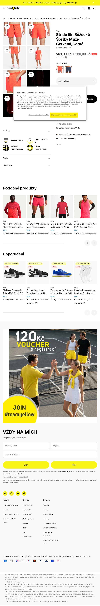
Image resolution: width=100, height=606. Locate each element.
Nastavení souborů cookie (39, 115)
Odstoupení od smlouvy (11, 505)
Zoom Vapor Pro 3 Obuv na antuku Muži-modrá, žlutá (61, 291)
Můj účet (46, 505)
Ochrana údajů (23, 108)
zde (39, 106)
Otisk (30, 108)
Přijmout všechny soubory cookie (64, 115)
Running (12, 18)
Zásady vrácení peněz (83, 556)
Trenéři (25, 528)
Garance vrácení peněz (10, 514)
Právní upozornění (55, 556)
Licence (5, 510)
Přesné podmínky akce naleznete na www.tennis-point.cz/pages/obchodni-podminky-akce (37, 601)
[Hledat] (83, 8)
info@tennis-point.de (67, 471)
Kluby (25, 532)
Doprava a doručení (49, 523)
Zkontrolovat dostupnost (65, 138)
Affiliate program (28, 519)
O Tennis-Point (48, 514)
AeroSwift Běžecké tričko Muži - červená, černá (61, 225)
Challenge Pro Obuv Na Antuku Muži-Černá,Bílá (13, 291)
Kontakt (45, 510)
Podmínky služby (68, 556)
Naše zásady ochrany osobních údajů (15, 477)
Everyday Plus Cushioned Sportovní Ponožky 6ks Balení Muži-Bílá (84, 292)
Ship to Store (27, 537)
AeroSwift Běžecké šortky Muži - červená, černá (38, 225)
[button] (4, 8)
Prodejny (46, 519)
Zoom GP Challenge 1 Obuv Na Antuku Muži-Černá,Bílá (36, 292)
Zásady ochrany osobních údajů (36, 556)
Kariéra (25, 523)
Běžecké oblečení (25, 18)
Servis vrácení (27, 514)
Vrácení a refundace (49, 528)
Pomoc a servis (28, 505)
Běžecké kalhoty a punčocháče (45, 18)
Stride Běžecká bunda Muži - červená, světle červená (12, 226)
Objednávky (27, 510)
